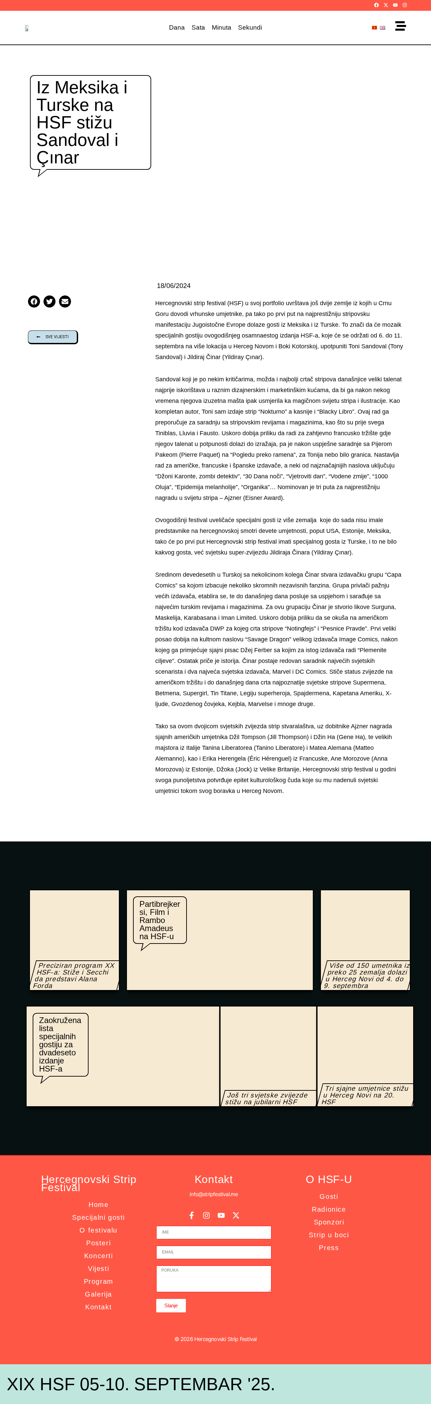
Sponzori (329, 1222)
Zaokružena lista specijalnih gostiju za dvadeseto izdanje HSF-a (60, 1044)
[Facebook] (376, 5)
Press (329, 1247)
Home (98, 1204)
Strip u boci (329, 1235)
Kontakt (98, 1307)
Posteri (98, 1243)
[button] (34, 301)
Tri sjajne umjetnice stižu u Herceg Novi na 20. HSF (365, 1095)
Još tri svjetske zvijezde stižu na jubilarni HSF (267, 1098)
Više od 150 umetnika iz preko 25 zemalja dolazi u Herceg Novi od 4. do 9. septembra (367, 975)
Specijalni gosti (98, 1217)
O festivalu (98, 1230)
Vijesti (98, 1268)
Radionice (329, 1209)
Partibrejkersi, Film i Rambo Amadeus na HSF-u (159, 920)
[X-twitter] (386, 5)
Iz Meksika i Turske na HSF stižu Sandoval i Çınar (82, 122)
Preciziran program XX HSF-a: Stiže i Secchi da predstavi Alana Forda (74, 975)
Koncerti (98, 1255)
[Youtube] (395, 5)
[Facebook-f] (191, 1215)
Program (98, 1281)
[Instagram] (404, 5)
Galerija (98, 1294)
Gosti (329, 1196)
